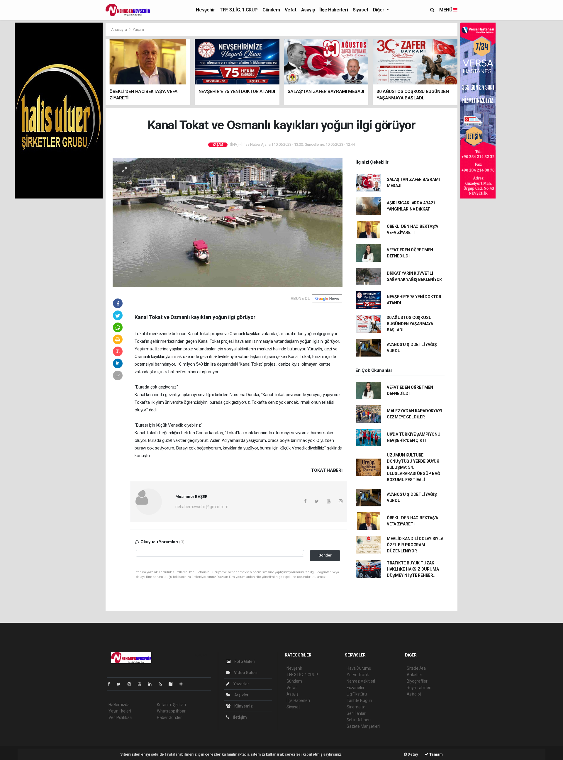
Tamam (435, 754)
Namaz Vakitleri (361, 681)
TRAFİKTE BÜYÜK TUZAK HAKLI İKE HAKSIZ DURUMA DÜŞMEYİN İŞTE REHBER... (413, 569)
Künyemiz (243, 706)
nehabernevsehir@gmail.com (201, 506)
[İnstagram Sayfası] (132, 684)
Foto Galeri (244, 661)
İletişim (239, 717)
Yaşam (138, 29)
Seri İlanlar (356, 713)
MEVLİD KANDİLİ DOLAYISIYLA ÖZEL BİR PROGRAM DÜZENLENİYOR (415, 544)
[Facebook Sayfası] (111, 684)
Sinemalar (356, 707)
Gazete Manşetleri (363, 726)
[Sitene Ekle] (183, 684)
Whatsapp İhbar (171, 711)
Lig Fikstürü (357, 694)
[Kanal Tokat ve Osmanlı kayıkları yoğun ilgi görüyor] (227, 222)
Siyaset (360, 10)
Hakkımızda (119, 704)
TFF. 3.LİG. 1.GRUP (239, 10)
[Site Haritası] (173, 684)
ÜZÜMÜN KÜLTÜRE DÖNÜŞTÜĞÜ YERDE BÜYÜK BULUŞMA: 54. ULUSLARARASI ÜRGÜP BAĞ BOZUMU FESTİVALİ (413, 467)
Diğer (379, 10)
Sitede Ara (416, 668)
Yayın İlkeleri (119, 711)
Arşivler (241, 695)
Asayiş (308, 10)
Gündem (271, 10)
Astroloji (414, 694)
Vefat (290, 10)
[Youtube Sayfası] (142, 684)
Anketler (414, 674)
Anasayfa (119, 29)
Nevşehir (205, 10)
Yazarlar (241, 683)
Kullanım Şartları (171, 704)
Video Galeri (245, 672)
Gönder (325, 555)
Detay (412, 754)
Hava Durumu (359, 668)
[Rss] (163, 684)
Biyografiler (417, 681)
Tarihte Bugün (359, 700)
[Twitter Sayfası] (121, 684)
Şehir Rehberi (359, 719)
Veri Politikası (120, 717)
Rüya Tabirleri (419, 687)
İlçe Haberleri (333, 10)
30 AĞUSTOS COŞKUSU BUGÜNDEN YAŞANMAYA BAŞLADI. (410, 323)
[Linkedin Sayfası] (152, 684)
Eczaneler (355, 687)
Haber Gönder (169, 717)
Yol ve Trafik (358, 674)
